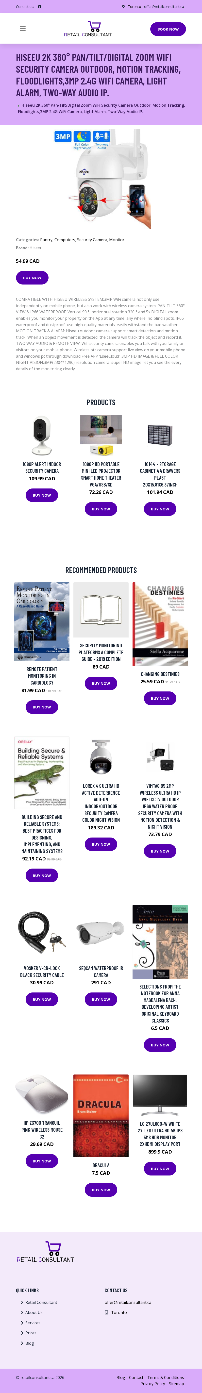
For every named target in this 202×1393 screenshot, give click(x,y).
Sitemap (176, 1383)
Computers (64, 239)
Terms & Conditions (165, 1377)
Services (32, 1323)
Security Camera (92, 239)
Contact (136, 1377)
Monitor (116, 239)
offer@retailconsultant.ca (164, 6)
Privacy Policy (152, 1383)
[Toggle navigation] (22, 28)
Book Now (168, 29)
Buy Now (32, 277)
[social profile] (39, 6)
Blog (29, 1343)
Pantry (46, 239)
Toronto (134, 6)
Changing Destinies (160, 674)
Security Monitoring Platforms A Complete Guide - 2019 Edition (101, 652)
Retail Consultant (41, 1302)
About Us (34, 1312)
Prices (30, 1333)
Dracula (101, 1165)
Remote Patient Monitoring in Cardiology (42, 676)
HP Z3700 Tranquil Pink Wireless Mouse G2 (42, 1129)
